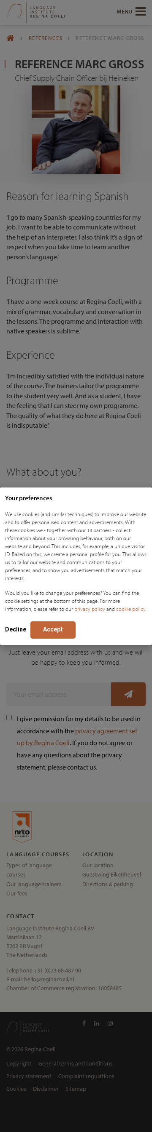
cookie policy (131, 608)
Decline (15, 629)
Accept (53, 629)
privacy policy (89, 608)
